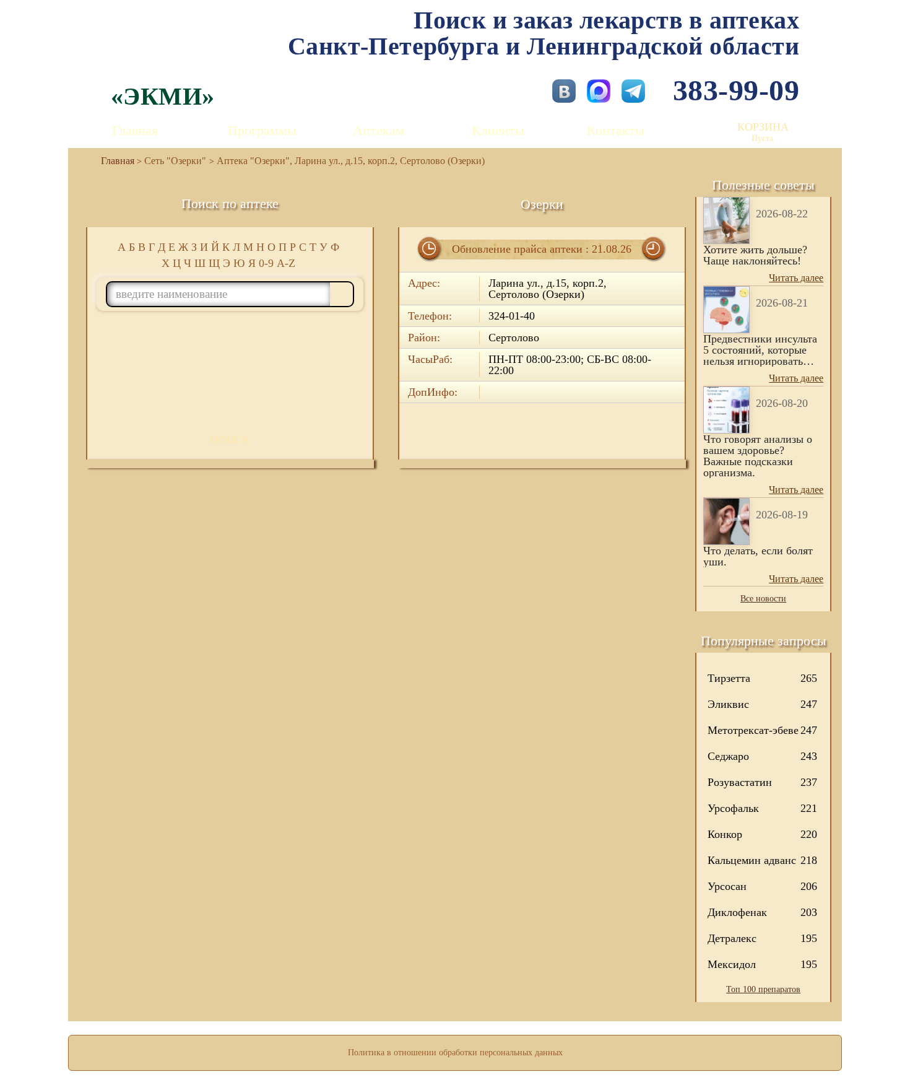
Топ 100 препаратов (763, 989)
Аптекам (378, 130)
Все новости (763, 598)
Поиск (229, 440)
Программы (262, 130)
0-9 (266, 263)
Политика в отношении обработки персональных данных (455, 1052)
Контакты (615, 130)
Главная (135, 130)
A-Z (286, 263)
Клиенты (498, 130)
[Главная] (113, 160)
